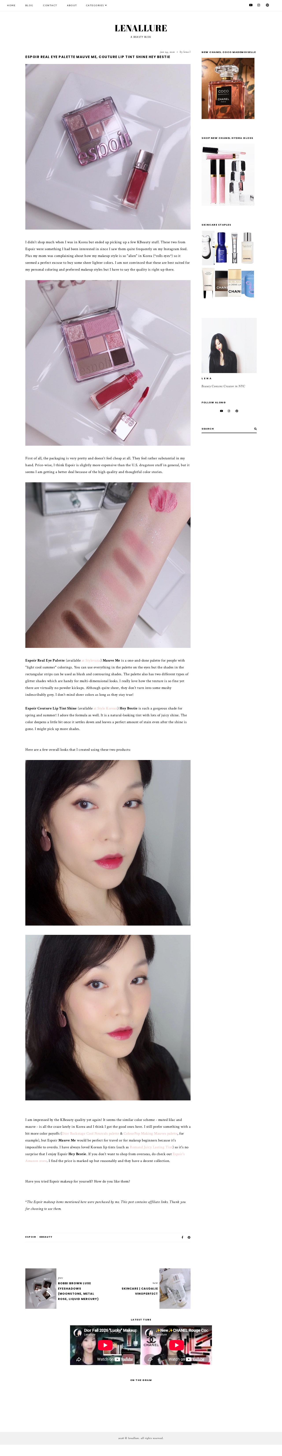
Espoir (30, 1237)
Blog (29, 5)
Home (11, 5)
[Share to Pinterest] (189, 1237)
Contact (50, 5)
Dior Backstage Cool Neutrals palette (90, 1133)
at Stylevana (91, 660)
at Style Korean (106, 708)
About (72, 5)
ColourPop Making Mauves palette (151, 1133)
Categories (95, 5)
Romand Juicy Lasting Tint (151, 1147)
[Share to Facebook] (183, 1237)
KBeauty (45, 1237)
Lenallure (141, 28)
